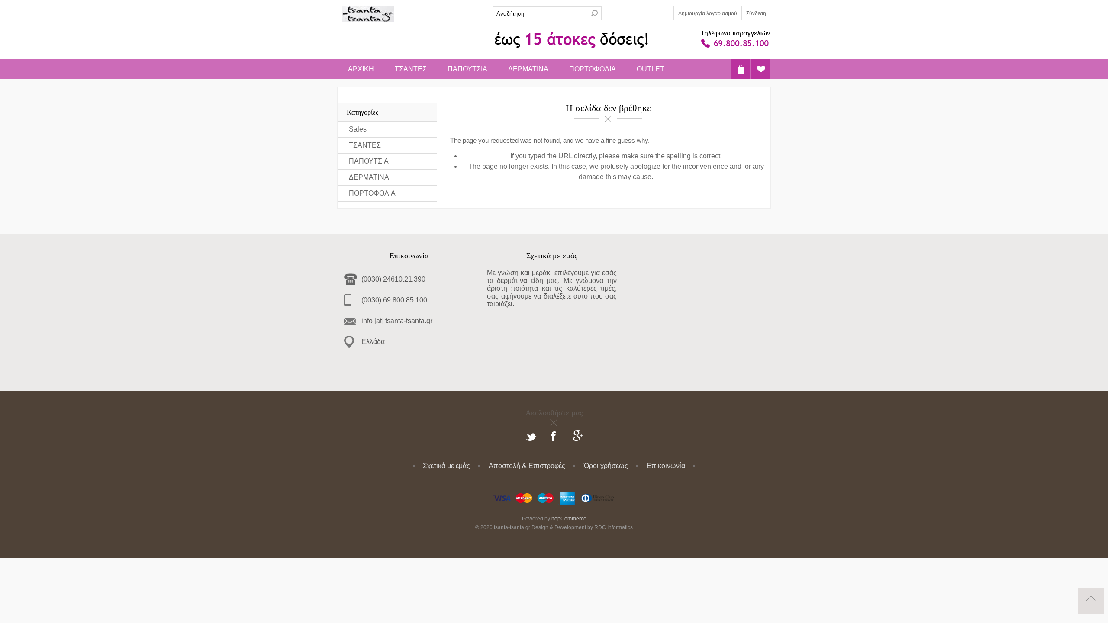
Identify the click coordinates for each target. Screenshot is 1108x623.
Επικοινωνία (666, 465)
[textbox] (540, 13)
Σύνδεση (756, 13)
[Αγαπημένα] (760, 69)
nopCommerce (568, 519)
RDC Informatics (613, 527)
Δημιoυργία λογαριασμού (707, 13)
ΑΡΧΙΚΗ (361, 69)
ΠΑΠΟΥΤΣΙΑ (467, 69)
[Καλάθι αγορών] (740, 69)
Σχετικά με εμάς (446, 465)
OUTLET (650, 69)
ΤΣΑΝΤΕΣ (411, 69)
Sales (358, 129)
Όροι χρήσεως (606, 465)
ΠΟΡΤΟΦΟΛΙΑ (592, 69)
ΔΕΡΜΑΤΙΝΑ (528, 69)
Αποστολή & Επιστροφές (527, 465)
